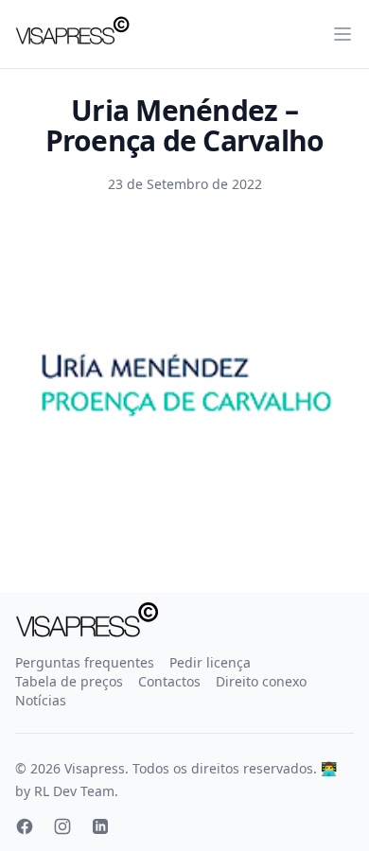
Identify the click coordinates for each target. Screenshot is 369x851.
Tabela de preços (69, 681)
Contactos (169, 681)
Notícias (40, 700)
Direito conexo (261, 681)
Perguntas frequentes (84, 662)
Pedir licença (210, 662)
